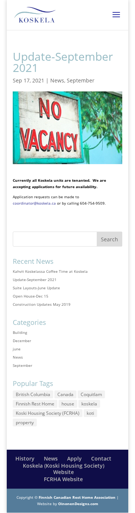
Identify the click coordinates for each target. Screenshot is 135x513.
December (22, 340)
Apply (74, 458)
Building (20, 332)
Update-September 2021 (35, 279)
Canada (65, 394)
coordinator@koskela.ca (34, 203)
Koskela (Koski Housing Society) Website (63, 469)
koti (90, 413)
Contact (101, 458)
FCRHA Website (63, 479)
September (80, 80)
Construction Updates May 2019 (41, 304)
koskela (89, 404)
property (25, 422)
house (68, 404)
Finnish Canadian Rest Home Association (77, 497)
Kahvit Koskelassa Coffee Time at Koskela (50, 271)
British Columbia (33, 394)
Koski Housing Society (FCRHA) (48, 413)
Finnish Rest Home (35, 404)
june (17, 348)
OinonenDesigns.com (78, 503)
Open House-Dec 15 (30, 296)
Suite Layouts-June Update (36, 287)
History (24, 458)
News (57, 80)
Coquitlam (91, 394)
